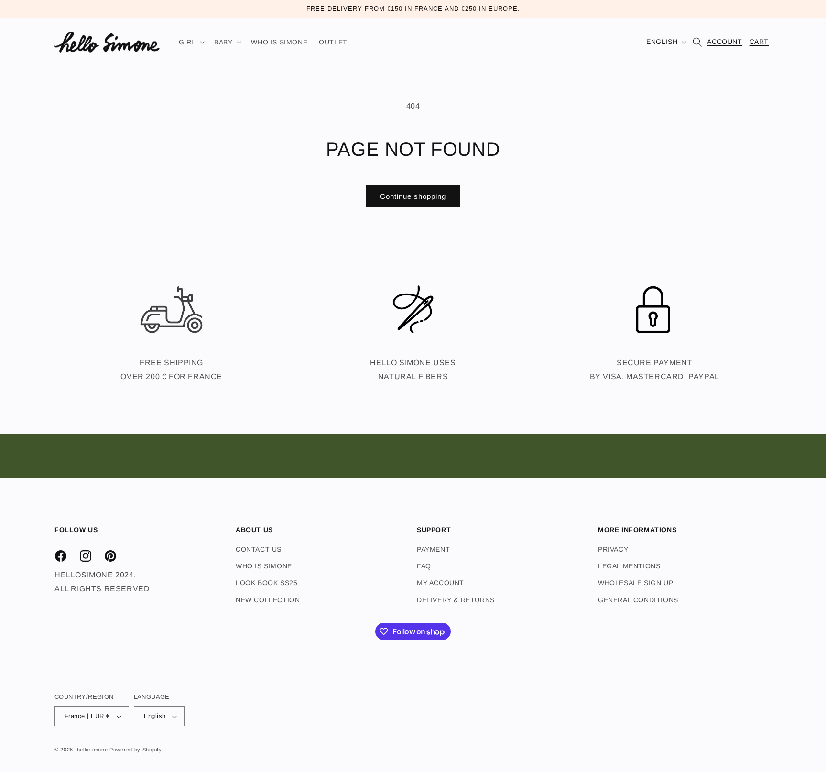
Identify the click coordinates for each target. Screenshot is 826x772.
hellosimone (92, 750)
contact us (259, 549)
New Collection (268, 600)
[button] (190, 42)
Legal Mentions (629, 566)
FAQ (424, 566)
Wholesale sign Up (635, 583)
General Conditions (638, 600)
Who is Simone (264, 566)
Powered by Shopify (135, 750)
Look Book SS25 (266, 583)
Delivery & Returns (456, 600)
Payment (433, 549)
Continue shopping (413, 196)
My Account (440, 583)
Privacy (613, 549)
